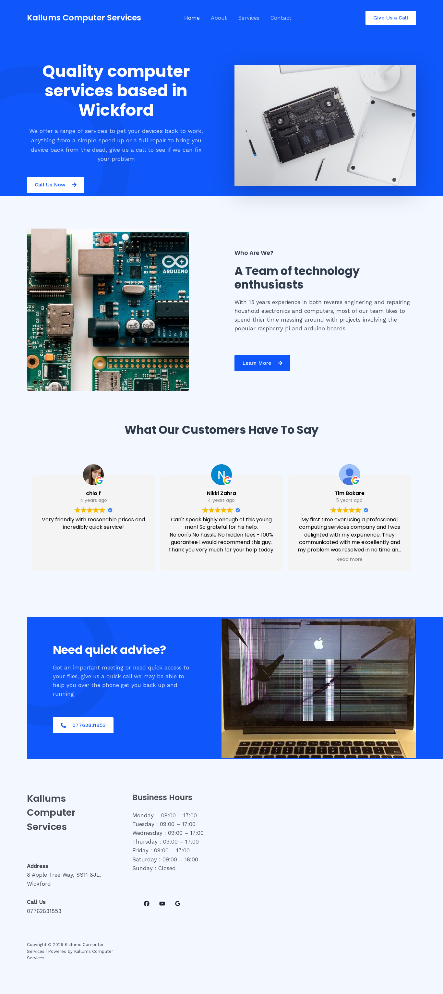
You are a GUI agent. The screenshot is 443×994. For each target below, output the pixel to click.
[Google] (178, 903)
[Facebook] (147, 903)
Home (192, 18)
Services (248, 18)
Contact (281, 18)
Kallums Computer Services (84, 17)
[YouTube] (162, 903)
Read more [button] (350, 559)
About (219, 18)
